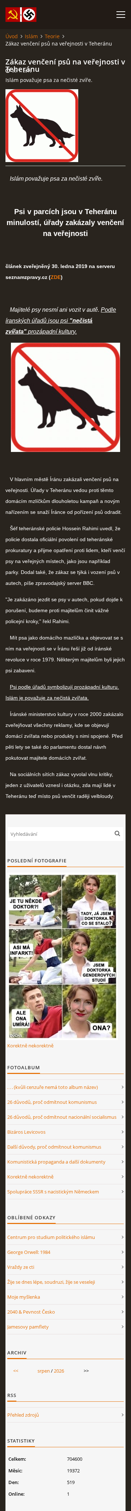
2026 (59, 1371)
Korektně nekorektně (30, 1045)
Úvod (11, 36)
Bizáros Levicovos (26, 1132)
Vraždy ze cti (20, 1267)
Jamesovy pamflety (28, 1326)
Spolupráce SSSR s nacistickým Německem (53, 1191)
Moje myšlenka (23, 1297)
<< (15, 1371)
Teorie (52, 36)
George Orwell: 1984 (28, 1252)
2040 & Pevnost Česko (31, 1312)
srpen (43, 1371)
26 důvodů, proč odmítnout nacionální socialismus (61, 1117)
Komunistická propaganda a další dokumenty (56, 1161)
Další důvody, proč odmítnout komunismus (54, 1147)
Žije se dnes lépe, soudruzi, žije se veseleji (51, 1282)
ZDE (56, 277)
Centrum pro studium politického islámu (51, 1237)
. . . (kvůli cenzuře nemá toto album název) (52, 1087)
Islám (31, 36)
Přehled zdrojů (23, 1415)
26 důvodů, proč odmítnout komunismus (52, 1102)
